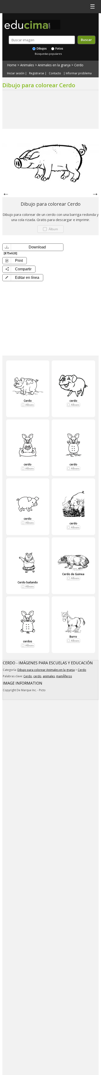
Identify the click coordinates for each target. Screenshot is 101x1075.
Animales (27, 65)
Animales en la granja (54, 65)
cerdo (73, 401)
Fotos (59, 48)
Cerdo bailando (28, 582)
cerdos (27, 641)
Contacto (55, 73)
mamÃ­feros (64, 676)
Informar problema (79, 73)
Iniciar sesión (15, 73)
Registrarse (36, 73)
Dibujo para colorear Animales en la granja (46, 670)
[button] (22, 277)
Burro (73, 637)
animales (49, 676)
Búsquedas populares (48, 53)
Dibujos (41, 48)
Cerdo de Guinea (73, 574)
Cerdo (78, 65)
